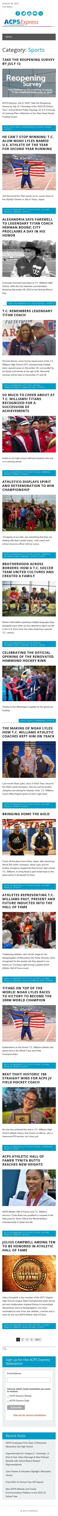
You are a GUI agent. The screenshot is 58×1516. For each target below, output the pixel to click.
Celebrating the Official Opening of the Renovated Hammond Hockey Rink (28, 656)
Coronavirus (28, 127)
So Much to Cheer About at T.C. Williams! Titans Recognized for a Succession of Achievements (28, 403)
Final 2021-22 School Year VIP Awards (24, 1482)
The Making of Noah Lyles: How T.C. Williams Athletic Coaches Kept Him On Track (28, 732)
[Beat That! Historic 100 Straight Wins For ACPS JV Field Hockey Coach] (29, 1123)
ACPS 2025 (15, 127)
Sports (8, 129)
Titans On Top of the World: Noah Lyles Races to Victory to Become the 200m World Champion (27, 994)
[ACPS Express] (29, 26)
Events (30, 720)
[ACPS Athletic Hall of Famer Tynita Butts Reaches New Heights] (29, 1205)
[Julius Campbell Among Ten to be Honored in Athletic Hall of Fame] (29, 1291)
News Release (29, 387)
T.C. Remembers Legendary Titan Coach (27, 313)
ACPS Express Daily (19, 1400)
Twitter (23, 13)
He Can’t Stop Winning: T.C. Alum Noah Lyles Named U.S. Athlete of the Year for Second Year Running (28, 143)
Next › (38, 1339)
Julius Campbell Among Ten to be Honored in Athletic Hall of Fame (29, 1246)
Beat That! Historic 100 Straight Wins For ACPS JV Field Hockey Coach (27, 1078)
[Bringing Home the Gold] (29, 854)
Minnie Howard (12, 474)
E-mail (35, 14)
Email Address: (14, 1373)
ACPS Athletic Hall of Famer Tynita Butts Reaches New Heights (23, 1160)
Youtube (29, 13)
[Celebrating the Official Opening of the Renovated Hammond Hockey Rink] (29, 700)
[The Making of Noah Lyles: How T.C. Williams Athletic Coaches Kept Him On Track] (29, 777)
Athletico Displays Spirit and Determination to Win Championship (28, 486)
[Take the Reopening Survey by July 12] (29, 96)
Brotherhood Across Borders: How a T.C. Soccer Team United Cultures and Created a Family (28, 570)
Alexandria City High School (25, 209)
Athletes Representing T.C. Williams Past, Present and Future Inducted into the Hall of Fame (28, 901)
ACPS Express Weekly (21, 1396)
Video (42, 556)
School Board (43, 127)
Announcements (12, 387)
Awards (17, 212)
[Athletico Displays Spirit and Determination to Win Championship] (29, 530)
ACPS (6, 127)
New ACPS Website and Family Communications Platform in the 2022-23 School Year (26, 1493)
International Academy (16, 556)
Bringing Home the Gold (26, 814)
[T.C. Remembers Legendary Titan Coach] (29, 354)
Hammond (40, 720)
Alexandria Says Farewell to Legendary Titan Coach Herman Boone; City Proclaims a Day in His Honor (27, 227)
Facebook (17, 13)
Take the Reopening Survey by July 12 (28, 61)
